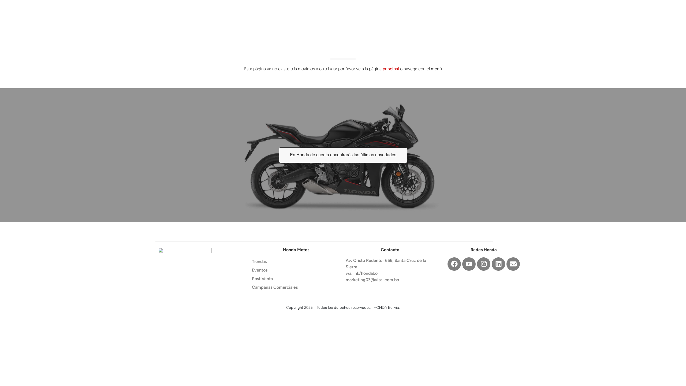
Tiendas (259, 261)
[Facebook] (454, 264)
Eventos (259, 270)
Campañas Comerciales (275, 287)
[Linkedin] (498, 264)
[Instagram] (483, 264)
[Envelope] (513, 264)
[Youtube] (469, 264)
